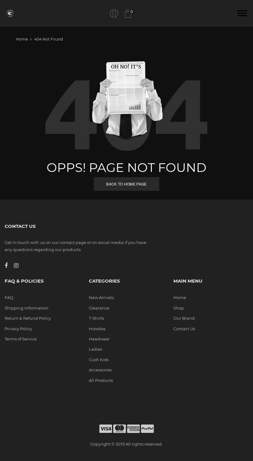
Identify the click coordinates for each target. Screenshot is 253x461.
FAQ (9, 297)
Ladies (95, 349)
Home (22, 39)
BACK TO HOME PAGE (126, 183)
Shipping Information (26, 307)
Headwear (99, 338)
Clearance (99, 307)
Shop (178, 307)
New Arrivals (101, 297)
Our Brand (184, 318)
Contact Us (184, 328)
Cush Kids (99, 359)
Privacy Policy (18, 328)
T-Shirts (96, 318)
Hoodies (97, 328)
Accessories (100, 369)
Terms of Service (21, 338)
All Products (101, 380)
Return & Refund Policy (28, 318)
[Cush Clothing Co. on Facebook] (9, 265)
